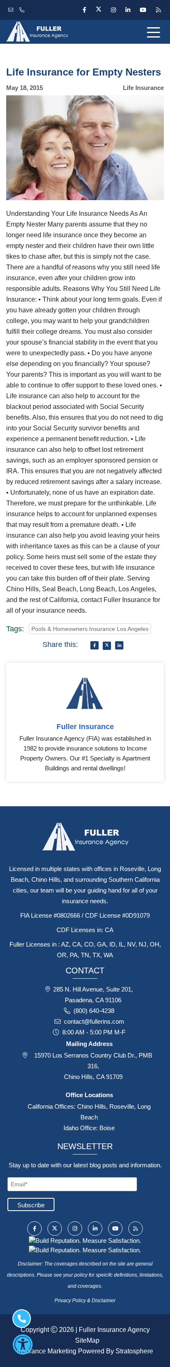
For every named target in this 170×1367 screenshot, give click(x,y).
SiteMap (87, 1340)
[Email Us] (11, 10)
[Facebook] (84, 10)
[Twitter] (98, 10)
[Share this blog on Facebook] (94, 645)
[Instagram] (113, 10)
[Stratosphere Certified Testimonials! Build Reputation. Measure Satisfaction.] (85, 1240)
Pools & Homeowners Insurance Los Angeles (90, 629)
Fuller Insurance (85, 726)
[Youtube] (143, 10)
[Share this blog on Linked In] (119, 645)
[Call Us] (22, 10)
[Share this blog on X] (107, 646)
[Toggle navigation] (155, 32)
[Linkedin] (127, 10)
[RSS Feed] (157, 10)
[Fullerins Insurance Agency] (56, 31)
